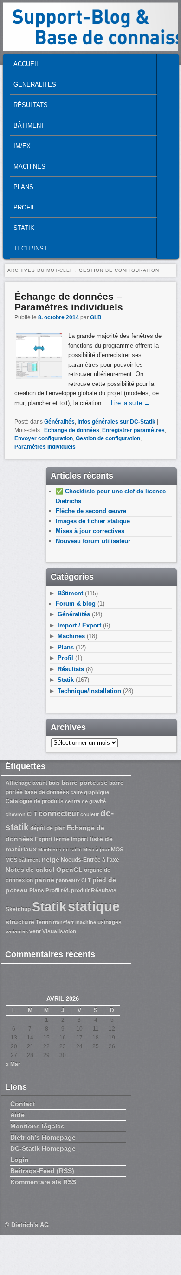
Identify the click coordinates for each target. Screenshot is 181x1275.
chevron (16, 814)
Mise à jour (96, 849)
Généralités (34, 84)
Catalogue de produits (35, 801)
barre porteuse (84, 782)
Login (19, 1159)
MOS (117, 849)
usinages (109, 922)
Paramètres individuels (45, 447)
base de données (46, 792)
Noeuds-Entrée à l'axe (90, 860)
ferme (62, 839)
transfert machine (74, 922)
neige (50, 859)
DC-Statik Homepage (43, 1148)
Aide (17, 1115)
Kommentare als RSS (43, 1182)
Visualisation (59, 931)
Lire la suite (130, 402)
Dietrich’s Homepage (43, 1137)
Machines (29, 166)
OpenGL (69, 869)
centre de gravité (85, 801)
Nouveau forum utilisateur (93, 541)
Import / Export (79, 625)
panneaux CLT (73, 880)
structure (20, 921)
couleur (89, 814)
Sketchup (18, 909)
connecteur (59, 813)
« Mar (13, 1064)
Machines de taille (60, 849)
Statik (23, 227)
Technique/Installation (89, 691)
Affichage (18, 783)
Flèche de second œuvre (91, 510)
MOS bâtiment (23, 860)
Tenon (44, 922)
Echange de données (71, 430)
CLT (32, 814)
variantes (17, 931)
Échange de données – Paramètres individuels (68, 301)
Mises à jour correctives (90, 530)
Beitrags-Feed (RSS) (42, 1170)
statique (94, 906)
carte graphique (90, 792)
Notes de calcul (30, 869)
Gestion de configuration (108, 438)
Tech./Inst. (31, 248)
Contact (22, 1103)
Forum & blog (76, 603)
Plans (23, 186)
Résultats (30, 104)
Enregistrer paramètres (133, 430)
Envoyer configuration (43, 438)
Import (79, 839)
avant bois (46, 783)
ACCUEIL (26, 64)
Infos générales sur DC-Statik (116, 421)
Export (43, 839)
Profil (24, 207)
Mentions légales (37, 1126)
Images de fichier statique (93, 521)
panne (44, 880)
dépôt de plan (47, 828)
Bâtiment (29, 125)
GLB (96, 317)
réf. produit (75, 890)
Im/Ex (22, 145)
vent (35, 931)
